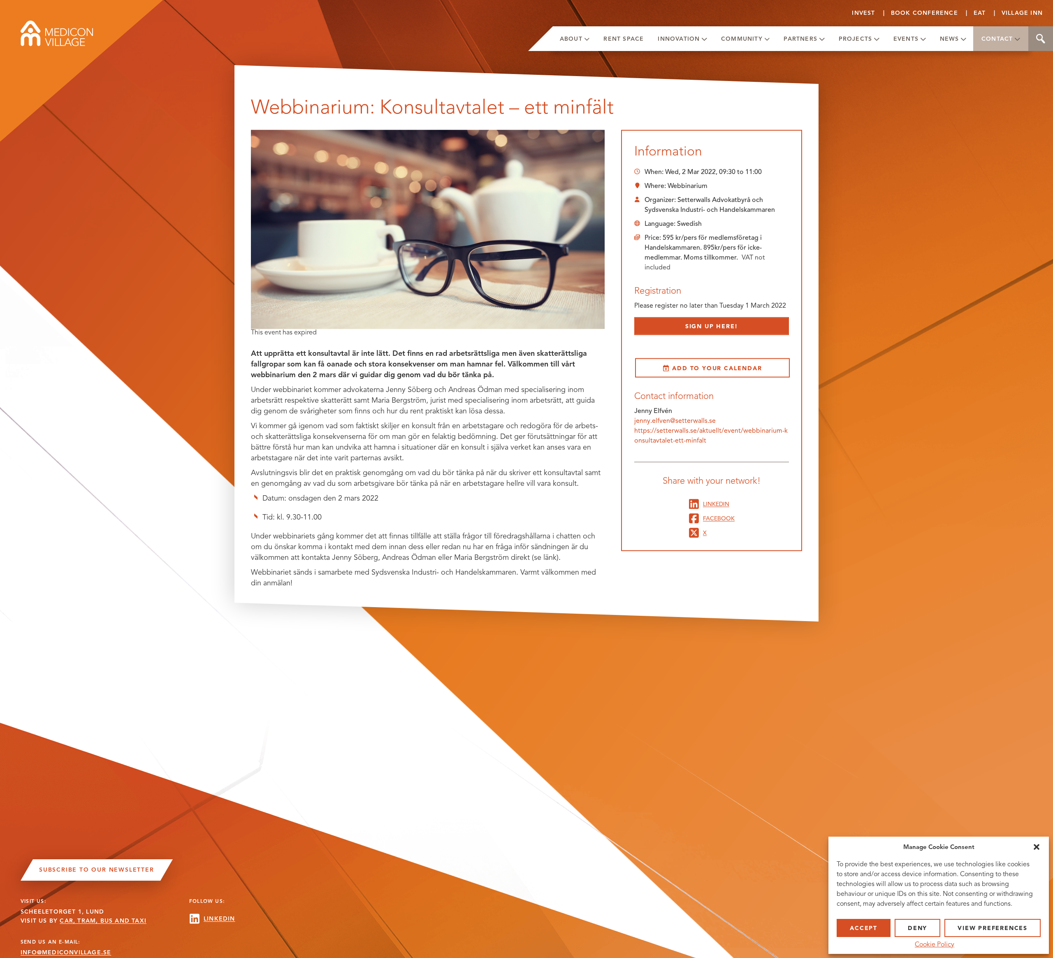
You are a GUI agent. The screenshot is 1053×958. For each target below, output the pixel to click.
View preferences (992, 928)
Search (1040, 38)
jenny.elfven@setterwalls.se (675, 420)
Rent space (623, 38)
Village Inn (1022, 12)
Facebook (719, 518)
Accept (863, 928)
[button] (1036, 847)
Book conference (924, 12)
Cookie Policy (934, 944)
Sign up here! (711, 326)
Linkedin (716, 503)
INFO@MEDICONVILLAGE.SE (66, 952)
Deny (917, 928)
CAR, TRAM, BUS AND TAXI (103, 920)
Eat (980, 12)
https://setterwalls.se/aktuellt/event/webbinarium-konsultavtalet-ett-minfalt (711, 435)
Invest (863, 12)
